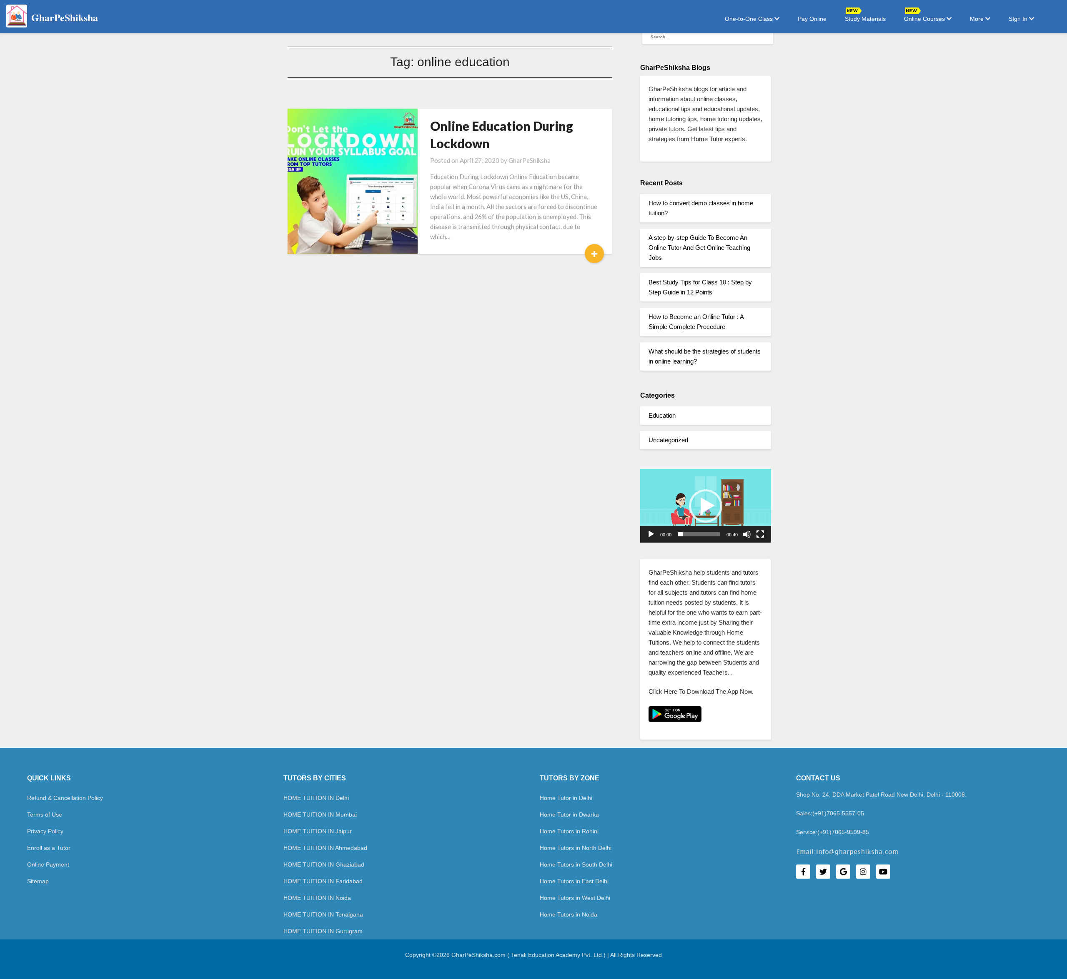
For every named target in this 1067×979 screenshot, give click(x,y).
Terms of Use (44, 814)
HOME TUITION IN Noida (317, 897)
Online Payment (48, 864)
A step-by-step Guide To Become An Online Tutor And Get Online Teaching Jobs (699, 247)
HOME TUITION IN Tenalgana (323, 914)
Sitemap (38, 881)
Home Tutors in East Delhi (574, 881)
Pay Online (812, 18)
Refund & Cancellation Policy (65, 798)
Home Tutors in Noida (568, 914)
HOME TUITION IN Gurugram (323, 931)
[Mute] (747, 534)
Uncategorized (668, 439)
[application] (705, 506)
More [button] (977, 18)
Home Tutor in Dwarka (569, 814)
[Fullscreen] (760, 534)
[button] (705, 506)
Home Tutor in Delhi (566, 798)
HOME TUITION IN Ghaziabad (323, 864)
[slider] (699, 534)
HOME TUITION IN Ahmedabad (325, 847)
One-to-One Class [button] (749, 18)
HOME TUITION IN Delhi (316, 798)
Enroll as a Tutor (48, 847)
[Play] (651, 534)
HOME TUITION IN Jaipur (317, 831)
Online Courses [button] (925, 18)
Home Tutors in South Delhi (576, 864)
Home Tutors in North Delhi (575, 847)
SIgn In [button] (1019, 18)
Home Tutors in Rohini (569, 831)
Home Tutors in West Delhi (575, 897)
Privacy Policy (45, 831)
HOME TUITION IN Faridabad (323, 881)
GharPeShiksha (529, 160)
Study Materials (865, 18)
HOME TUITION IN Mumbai (320, 814)
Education (662, 415)
